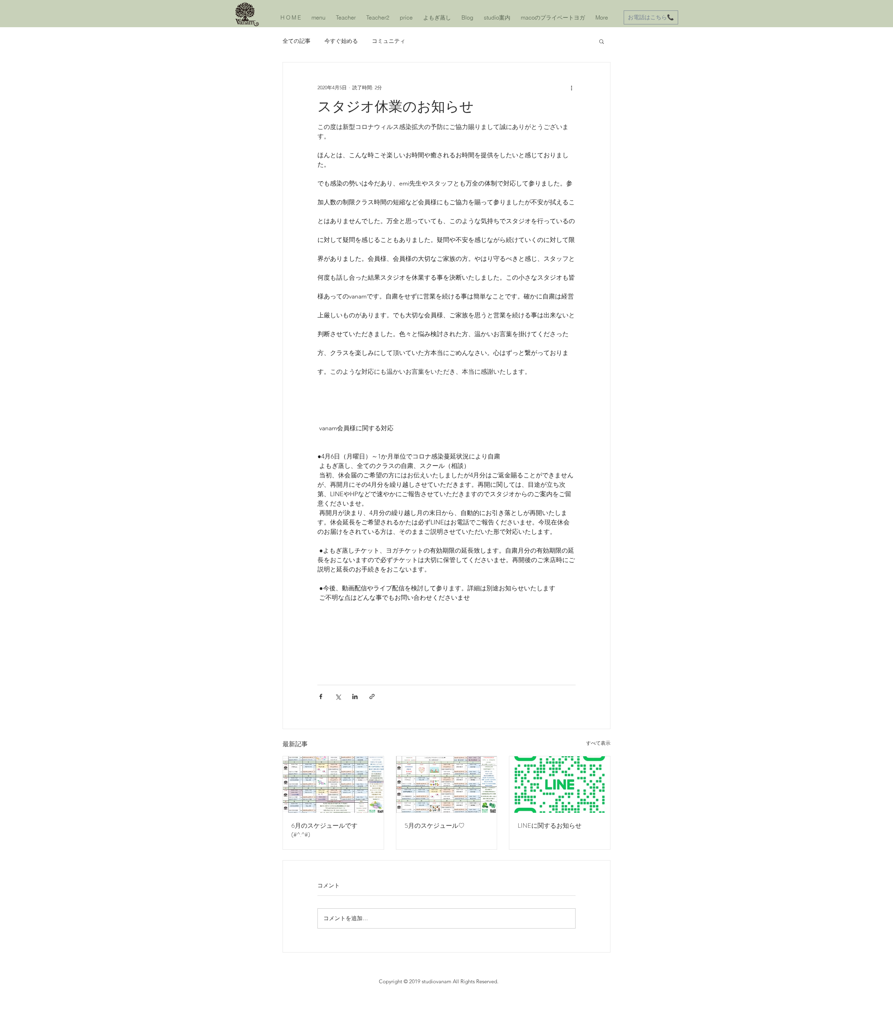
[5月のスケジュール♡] (446, 784)
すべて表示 (598, 743)
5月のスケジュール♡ (435, 825)
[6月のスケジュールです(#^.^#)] (333, 784)
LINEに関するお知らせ (549, 825)
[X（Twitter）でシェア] (338, 696)
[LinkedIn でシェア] (355, 696)
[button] (601, 41)
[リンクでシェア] (372, 696)
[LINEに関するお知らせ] (559, 784)
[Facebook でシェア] (320, 696)
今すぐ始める (341, 41)
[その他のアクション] (571, 87)
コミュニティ (388, 41)
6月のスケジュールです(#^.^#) (324, 830)
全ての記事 (296, 41)
